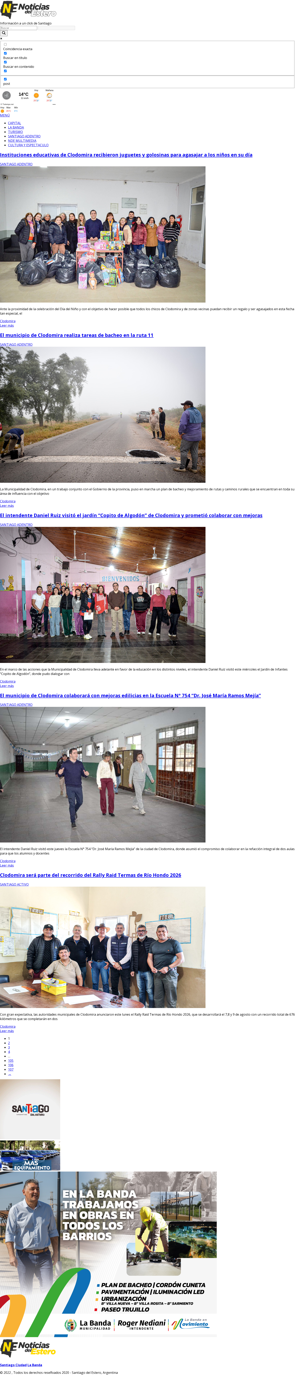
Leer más (7, 325)
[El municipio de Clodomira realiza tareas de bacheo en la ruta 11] (102, 481)
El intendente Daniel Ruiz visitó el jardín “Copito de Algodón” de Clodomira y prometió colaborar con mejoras (131, 515)
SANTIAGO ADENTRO (16, 164)
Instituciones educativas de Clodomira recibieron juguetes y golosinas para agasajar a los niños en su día (126, 154)
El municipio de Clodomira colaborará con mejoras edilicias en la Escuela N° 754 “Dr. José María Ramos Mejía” (130, 695)
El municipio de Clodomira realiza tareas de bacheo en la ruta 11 (77, 335)
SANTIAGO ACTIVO (14, 884)
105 (10, 1060)
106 (10, 1065)
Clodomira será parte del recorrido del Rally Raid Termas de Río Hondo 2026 (90, 875)
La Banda (34, 1365)
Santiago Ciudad (13, 1365)
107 (10, 1069)
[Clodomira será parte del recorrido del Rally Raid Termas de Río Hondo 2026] (102, 1007)
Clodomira (7, 321)
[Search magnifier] (4, 33)
